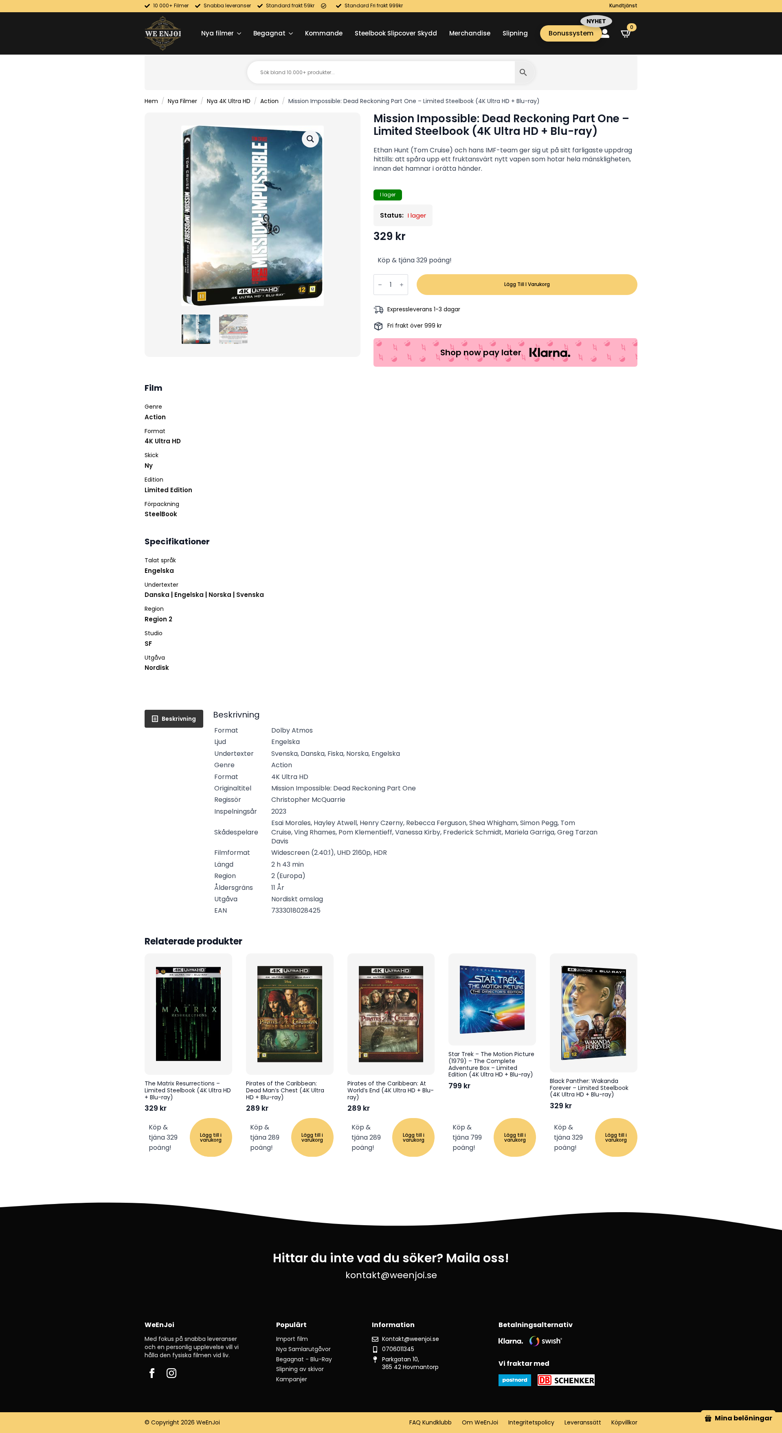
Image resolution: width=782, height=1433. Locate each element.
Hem (151, 101)
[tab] (174, 719)
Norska (220, 594)
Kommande (324, 33)
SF (148, 643)
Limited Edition (168, 490)
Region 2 (158, 619)
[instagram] (171, 1373)
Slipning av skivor (300, 1369)
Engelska (159, 570)
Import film (292, 1339)
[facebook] (152, 1373)
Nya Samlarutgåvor (303, 1349)
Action (269, 101)
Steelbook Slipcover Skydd (396, 33)
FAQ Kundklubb (430, 1422)
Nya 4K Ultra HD (228, 101)
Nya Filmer (182, 101)
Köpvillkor (624, 1422)
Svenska (250, 594)
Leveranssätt (583, 1422)
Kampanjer (291, 1379)
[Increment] (401, 284)
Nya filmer (217, 33)
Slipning (515, 33)
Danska (157, 594)
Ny (149, 465)
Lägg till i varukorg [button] (211, 1137)
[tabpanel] (425, 813)
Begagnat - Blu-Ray (304, 1359)
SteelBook (161, 514)
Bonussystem (571, 33)
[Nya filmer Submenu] (237, 33)
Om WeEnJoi (480, 1422)
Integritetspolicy (531, 1422)
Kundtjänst (623, 5)
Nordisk (157, 667)
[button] (310, 138)
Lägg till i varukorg (527, 284)
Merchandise (469, 33)
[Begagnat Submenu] (289, 33)
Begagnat (269, 33)
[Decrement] (380, 284)
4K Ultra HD (163, 441)
